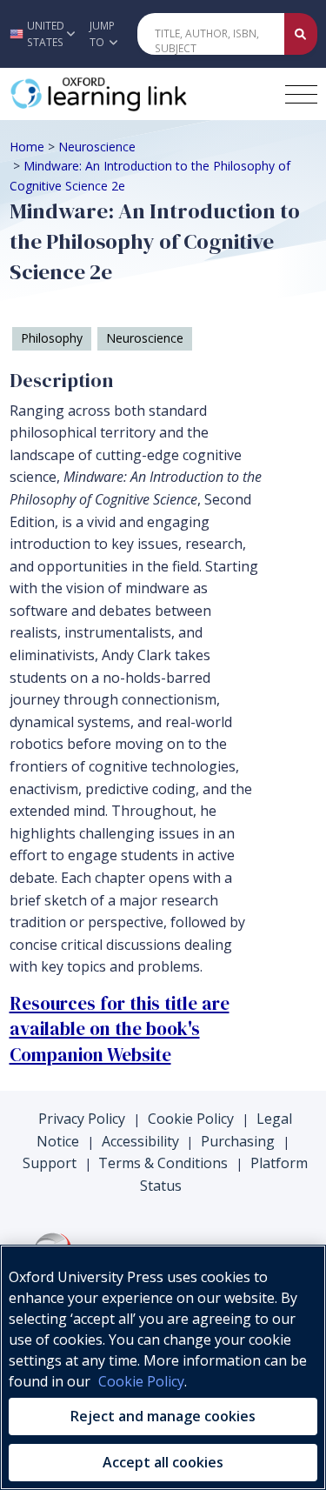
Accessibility (140, 1141)
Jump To (102, 34)
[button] (40, 33)
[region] (163, 1367)
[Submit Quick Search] (300, 34)
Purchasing (238, 1141)
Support (50, 1163)
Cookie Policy (191, 1118)
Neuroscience (97, 146)
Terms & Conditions (163, 1163)
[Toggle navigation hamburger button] (301, 94)
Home (27, 146)
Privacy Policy (81, 1118)
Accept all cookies (163, 1462)
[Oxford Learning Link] (140, 94)
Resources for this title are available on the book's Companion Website (120, 1029)
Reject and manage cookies (163, 1416)
